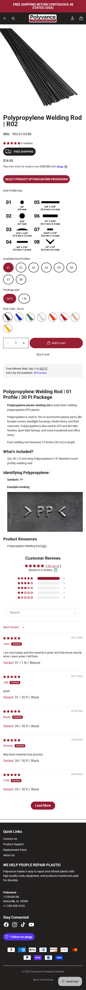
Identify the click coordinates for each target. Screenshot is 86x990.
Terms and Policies (43, 979)
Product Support (13, 844)
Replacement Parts (15, 849)
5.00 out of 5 (53, 566)
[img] (11, 638)
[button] (12, 143)
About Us (9, 855)
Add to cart (59, 343)
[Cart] (81, 18)
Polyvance (36, 971)
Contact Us (10, 838)
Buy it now (43, 354)
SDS (43, 546)
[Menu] (4, 18)
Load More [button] (43, 805)
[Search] (13, 18)
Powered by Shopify (53, 971)
